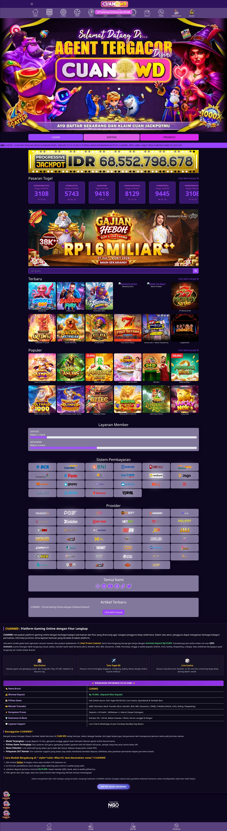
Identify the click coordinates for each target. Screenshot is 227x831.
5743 (41, 193)
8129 (102, 193)
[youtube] (110, 586)
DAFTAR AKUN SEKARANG (113, 786)
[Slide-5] (109, 128)
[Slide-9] (128, 128)
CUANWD (12, 628)
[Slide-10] (132, 128)
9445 (132, 193)
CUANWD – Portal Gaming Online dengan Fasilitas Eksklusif (59, 607)
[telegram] (104, 586)
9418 (72, 193)
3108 (162, 193)
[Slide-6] (113, 128)
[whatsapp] (98, 586)
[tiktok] (123, 586)
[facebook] (117, 586)
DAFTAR (111, 137)
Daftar (20, 762)
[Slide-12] (142, 128)
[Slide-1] (90, 128)
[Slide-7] (118, 128)
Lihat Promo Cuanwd (90, 643)
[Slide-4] (104, 128)
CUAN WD (61, 736)
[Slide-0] (85, 128)
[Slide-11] (137, 128)
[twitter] (129, 586)
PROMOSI (169, 137)
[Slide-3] (99, 128)
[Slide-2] (95, 128)
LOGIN (56, 137)
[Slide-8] (123, 128)
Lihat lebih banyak (187, 178)
